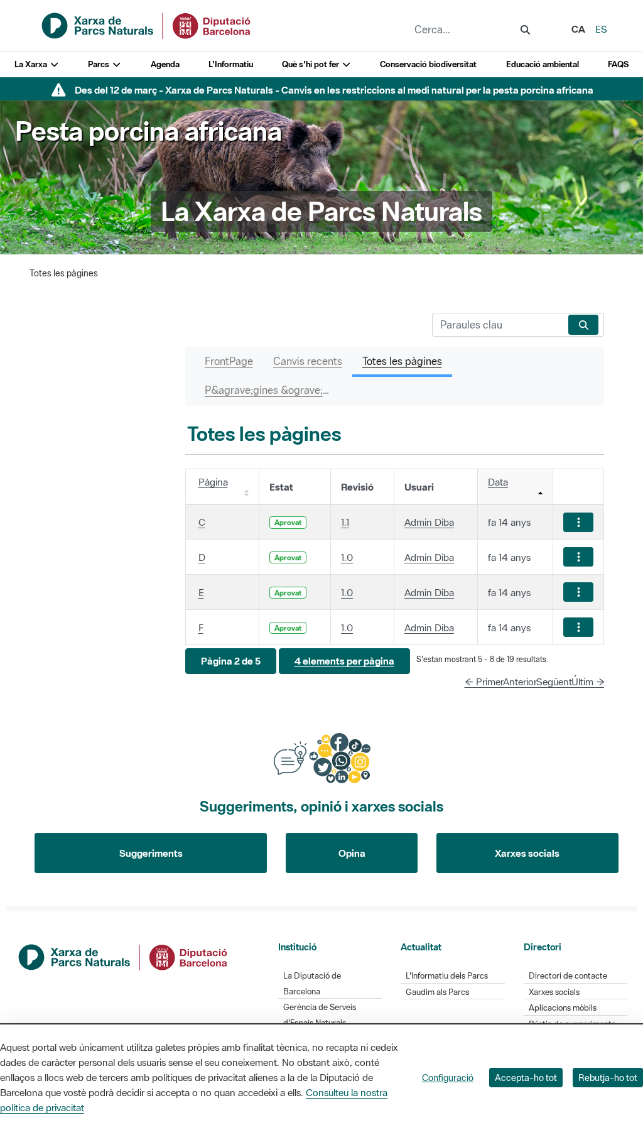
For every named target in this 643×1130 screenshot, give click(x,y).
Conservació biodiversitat (428, 64)
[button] (230, 661)
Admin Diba (429, 522)
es (601, 29)
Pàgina (213, 481)
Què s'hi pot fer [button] (311, 64)
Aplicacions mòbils (563, 1007)
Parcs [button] (99, 64)
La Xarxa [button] (31, 64)
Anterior (520, 681)
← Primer (484, 681)
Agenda (165, 64)
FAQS (618, 64)
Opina (351, 853)
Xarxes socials (527, 853)
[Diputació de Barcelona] (124, 956)
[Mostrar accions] (578, 522)
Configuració (447, 1078)
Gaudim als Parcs (437, 992)
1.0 (347, 557)
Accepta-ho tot (526, 1078)
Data (498, 481)
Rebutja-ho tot (607, 1078)
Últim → (588, 681)
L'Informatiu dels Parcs (447, 975)
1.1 (345, 522)
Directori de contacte (568, 975)
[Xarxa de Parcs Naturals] (147, 24)
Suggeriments (151, 853)
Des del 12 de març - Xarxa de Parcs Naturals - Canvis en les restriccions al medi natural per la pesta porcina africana (334, 90)
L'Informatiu (230, 64)
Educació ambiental (542, 64)
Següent (554, 681)
